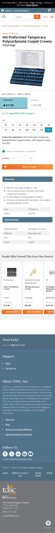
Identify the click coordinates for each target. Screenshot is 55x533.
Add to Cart (29, 167)
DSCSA (49, 472)
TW (10, 452)
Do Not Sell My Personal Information (17, 459)
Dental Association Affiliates (19, 429)
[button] (37, 17)
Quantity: (5, 158)
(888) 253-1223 (18, 345)
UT (29, 452)
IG (23, 452)
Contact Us (11, 368)
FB (4, 452)
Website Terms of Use (20, 474)
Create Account (21, 10)
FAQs (8, 363)
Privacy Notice (38, 474)
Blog (8, 424)
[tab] (14, 103)
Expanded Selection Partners (19, 434)
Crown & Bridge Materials (31, 26)
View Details (12, 312)
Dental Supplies (14, 26)
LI (16, 452)
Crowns (45, 26)
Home (4, 26)
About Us (10, 419)
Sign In (8, 10)
